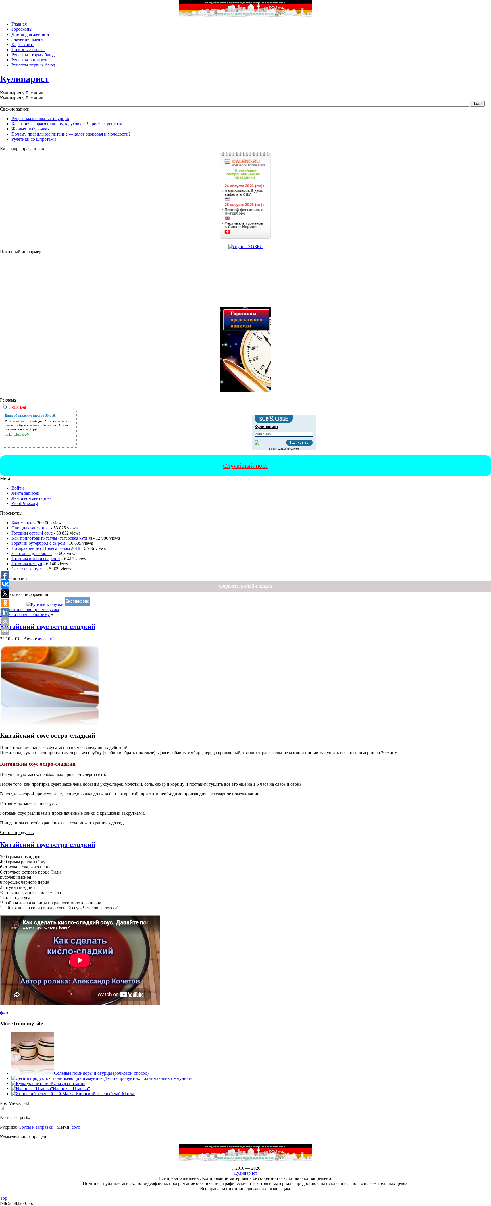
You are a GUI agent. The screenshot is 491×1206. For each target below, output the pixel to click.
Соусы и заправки (35, 1127)
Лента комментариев (31, 498)
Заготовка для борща (31, 553)
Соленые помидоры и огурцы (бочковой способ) (101, 1073)
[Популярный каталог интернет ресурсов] (77, 604)
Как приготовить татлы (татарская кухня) (51, 538)
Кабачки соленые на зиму (25, 614)
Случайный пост (245, 465)
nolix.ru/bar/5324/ (17, 434)
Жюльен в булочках (31, 128)
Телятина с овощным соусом (31, 609)
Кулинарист (24, 79)
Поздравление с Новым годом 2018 (45, 548)
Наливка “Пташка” (71, 1088)
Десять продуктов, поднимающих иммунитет (148, 1078)
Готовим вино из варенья (35, 558)
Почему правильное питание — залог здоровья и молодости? (70, 134)
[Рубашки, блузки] (45, 604)
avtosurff (46, 638)
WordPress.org (24, 503)
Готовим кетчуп (26, 563)
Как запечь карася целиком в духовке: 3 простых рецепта (66, 123)
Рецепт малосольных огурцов (40, 118)
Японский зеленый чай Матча (105, 1093)
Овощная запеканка (30, 527)
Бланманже (22, 522)
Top (3, 1198)
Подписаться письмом (284, 448)
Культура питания (68, 1083)
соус (76, 1127)
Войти (17, 488)
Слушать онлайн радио (245, 586)
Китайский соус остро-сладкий (47, 626)
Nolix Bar (17, 407)
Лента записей (25, 493)
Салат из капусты (28, 568)
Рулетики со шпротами (33, 139)
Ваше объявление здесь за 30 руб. (30, 415)
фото (4, 1012)
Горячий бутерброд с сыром (38, 543)
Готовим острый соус (32, 533)
